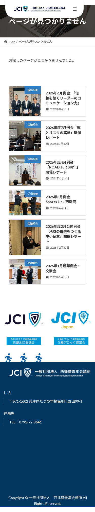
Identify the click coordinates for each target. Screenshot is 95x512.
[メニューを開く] (74, 8)
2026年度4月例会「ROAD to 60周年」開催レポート (63, 167)
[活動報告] (25, 109)
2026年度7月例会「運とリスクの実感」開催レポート (63, 132)
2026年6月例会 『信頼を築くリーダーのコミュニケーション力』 (63, 98)
